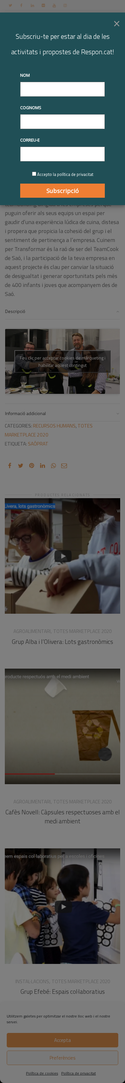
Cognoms (30, 107)
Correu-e (30, 140)
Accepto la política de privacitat (65, 174)
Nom (25, 75)
